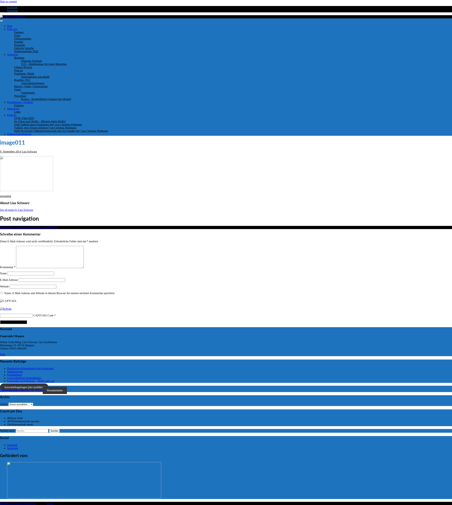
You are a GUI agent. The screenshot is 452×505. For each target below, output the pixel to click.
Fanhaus (18, 32)
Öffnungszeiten (22, 38)
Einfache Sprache (24, 48)
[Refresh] (5, 308)
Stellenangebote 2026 (26, 51)
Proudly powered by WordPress (17, 503)
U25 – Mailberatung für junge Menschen (44, 64)
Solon (50, 503)
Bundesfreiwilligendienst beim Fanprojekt (30, 368)
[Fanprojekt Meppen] (12, 16)
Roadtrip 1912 (22, 79)
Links (17, 111)
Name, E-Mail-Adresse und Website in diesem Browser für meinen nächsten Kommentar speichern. (59, 293)
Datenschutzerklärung (19, 134)
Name (3, 273)
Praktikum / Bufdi (24, 73)
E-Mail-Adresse (9, 279)
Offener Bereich (23, 67)
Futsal (17, 89)
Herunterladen (55, 390)
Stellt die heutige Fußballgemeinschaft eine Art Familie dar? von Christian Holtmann (61, 130)
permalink (5, 196)
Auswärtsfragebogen (32, 83)
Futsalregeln (28, 92)
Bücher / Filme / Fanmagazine (31, 86)
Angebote (12, 54)
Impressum (13, 108)
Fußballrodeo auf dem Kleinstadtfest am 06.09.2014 (29, 227)
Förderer (19, 105)
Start (9, 25)
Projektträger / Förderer (20, 102)
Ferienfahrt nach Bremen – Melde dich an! (30, 381)
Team (17, 35)
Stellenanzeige (15, 371)
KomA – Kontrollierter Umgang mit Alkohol (46, 99)
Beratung (19, 57)
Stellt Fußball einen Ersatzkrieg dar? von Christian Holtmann (48, 124)
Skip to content (8, 1)
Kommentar (7, 267)
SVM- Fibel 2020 (24, 118)
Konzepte (19, 44)
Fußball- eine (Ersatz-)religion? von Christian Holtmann (45, 127)
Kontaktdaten (14, 374)
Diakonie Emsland (31, 60)
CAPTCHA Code (43, 315)
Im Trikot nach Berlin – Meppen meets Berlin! (40, 121)
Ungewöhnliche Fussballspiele (24, 378)
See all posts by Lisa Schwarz (16, 209)
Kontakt (18, 41)
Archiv (4, 404)
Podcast (18, 70)
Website (4, 286)
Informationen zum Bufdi (35, 76)
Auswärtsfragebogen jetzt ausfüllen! (24, 387)
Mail (2, 354)
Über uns (12, 29)
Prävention (20, 95)
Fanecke (11, 114)
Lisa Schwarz (29, 151)
